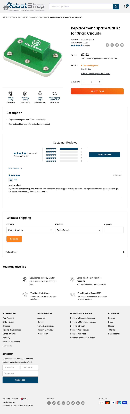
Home (5, 17)
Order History (8, 322)
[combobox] (81, 6)
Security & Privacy (45, 330)
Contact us (7, 346)
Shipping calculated (99, 58)
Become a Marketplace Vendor (83, 322)
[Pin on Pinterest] (112, 45)
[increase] (99, 82)
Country (10, 224)
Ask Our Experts (39, 102)
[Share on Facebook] (107, 45)
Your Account (8, 318)
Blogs (110, 322)
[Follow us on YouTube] (68, 403)
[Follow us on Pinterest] (63, 403)
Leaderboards (114, 334)
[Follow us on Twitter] (54, 403)
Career (40, 322)
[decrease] (84, 82)
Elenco (74, 40)
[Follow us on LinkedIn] (78, 403)
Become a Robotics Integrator (82, 318)
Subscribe (20, 380)
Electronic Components (38, 17)
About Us (41, 318)
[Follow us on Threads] (83, 403)
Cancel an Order (9, 334)
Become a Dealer (77, 326)
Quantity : (75, 82)
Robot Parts (22, 17)
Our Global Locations (10, 399)
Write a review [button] (104, 154)
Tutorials (111, 330)
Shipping (6, 326)
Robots (12, 17)
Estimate (14, 239)
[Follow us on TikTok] (73, 403)
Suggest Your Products (79, 330)
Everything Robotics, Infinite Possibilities (18, 405)
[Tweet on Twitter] (117, 45)
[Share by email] (122, 45)
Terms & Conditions (45, 326)
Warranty (6, 338)
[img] (14, 175)
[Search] (116, 6)
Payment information (11, 342)
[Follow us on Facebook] (49, 403)
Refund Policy (11, 252)
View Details (10, 102)
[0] (125, 6)
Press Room (42, 334)
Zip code (107, 224)
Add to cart (97, 91)
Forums (111, 318)
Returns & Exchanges (12, 330)
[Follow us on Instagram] (58, 403)
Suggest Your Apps (78, 334)
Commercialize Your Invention (82, 338)
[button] (77, 45)
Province (59, 224)
